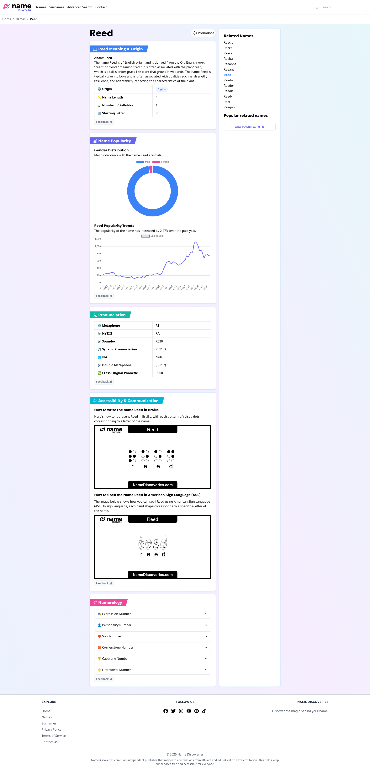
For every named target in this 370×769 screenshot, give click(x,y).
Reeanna (230, 64)
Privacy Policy (51, 729)
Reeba (228, 58)
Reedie (229, 91)
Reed (33, 19)
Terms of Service (54, 736)
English (161, 89)
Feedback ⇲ (104, 122)
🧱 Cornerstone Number (116, 647)
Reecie (228, 42)
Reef (227, 102)
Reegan (229, 107)
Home (6, 19)
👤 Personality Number (114, 625)
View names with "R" (250, 126)
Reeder (229, 85)
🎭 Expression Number (114, 614)
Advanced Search (79, 7)
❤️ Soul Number (109, 636)
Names (41, 7)
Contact (101, 7)
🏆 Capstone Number (113, 658)
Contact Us (50, 742)
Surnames (56, 7)
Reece (228, 48)
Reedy (228, 96)
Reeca (228, 53)
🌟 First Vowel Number (114, 670)
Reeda (228, 80)
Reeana (229, 69)
